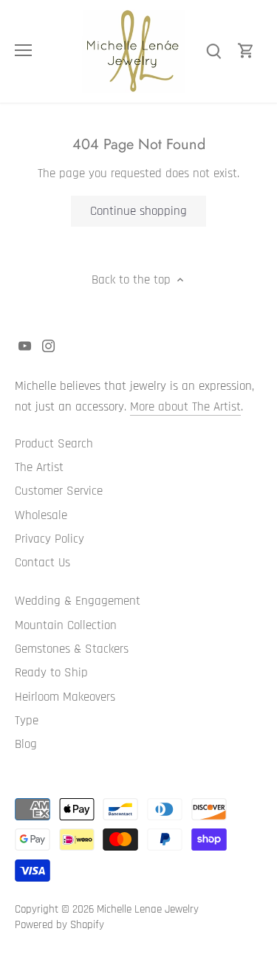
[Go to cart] (246, 51)
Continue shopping (138, 211)
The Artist (39, 467)
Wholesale (41, 515)
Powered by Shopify (59, 925)
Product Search (54, 444)
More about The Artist (185, 407)
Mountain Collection (66, 625)
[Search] (213, 51)
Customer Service (59, 491)
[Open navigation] (23, 50)
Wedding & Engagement (77, 601)
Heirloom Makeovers (65, 697)
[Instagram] (48, 346)
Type (26, 721)
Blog (26, 744)
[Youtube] (24, 346)
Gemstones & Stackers (72, 649)
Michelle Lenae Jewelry (148, 909)
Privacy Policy (49, 539)
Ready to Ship (51, 673)
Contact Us (42, 563)
